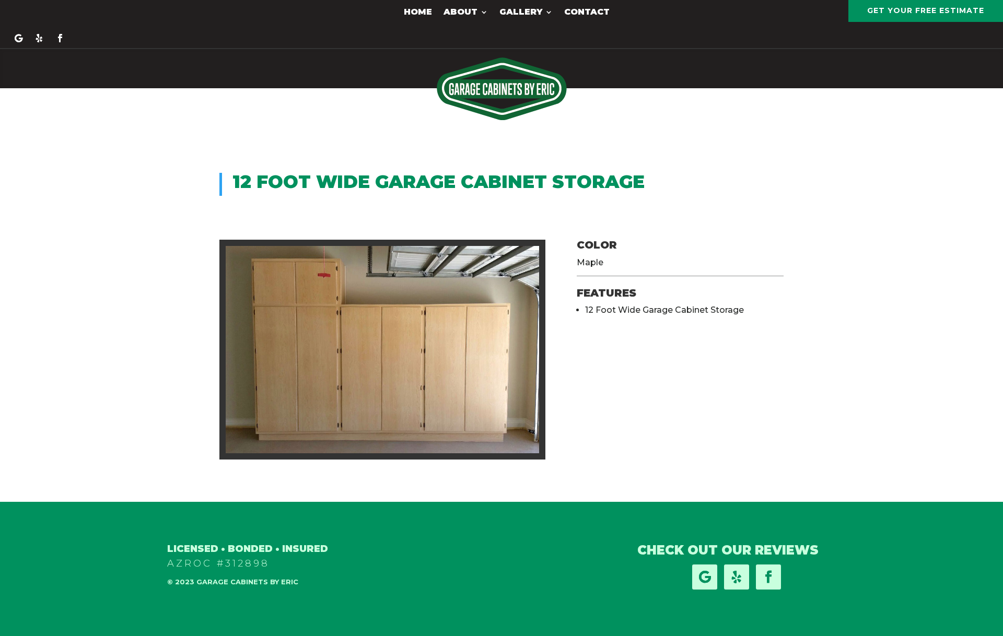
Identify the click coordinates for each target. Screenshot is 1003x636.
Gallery (520, 12)
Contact (587, 12)
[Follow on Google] (18, 38)
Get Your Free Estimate (925, 10)
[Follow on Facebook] (60, 38)
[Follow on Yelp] (39, 38)
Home (418, 12)
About (460, 12)
